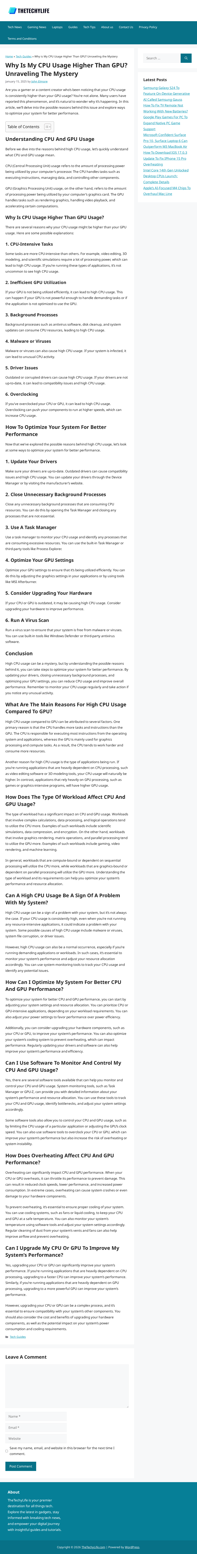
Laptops (57, 27)
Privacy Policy (148, 27)
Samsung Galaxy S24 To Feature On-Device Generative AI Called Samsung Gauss (166, 94)
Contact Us (126, 27)
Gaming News (37, 27)
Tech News (15, 27)
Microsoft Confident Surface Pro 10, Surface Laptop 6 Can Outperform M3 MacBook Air (165, 141)
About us (107, 27)
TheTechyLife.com (93, 1547)
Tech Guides (24, 56)
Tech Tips (89, 27)
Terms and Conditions (22, 38)
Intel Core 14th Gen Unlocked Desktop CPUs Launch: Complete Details (166, 176)
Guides (73, 27)
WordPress (132, 1547)
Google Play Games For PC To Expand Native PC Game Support (165, 123)
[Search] (186, 58)
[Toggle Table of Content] (45, 126)
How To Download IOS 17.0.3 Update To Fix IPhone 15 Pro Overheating (165, 158)
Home (9, 56)
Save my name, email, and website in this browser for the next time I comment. (62, 1451)
